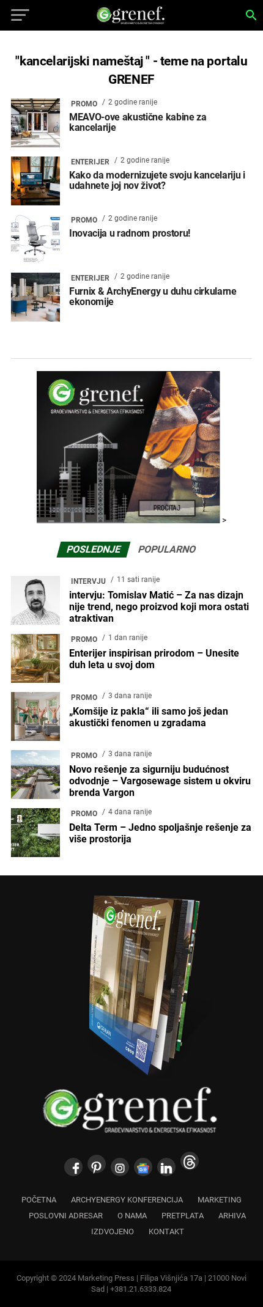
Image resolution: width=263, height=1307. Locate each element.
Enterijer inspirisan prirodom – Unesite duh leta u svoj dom (154, 659)
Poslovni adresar (66, 1215)
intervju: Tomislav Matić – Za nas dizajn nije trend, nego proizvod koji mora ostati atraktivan (159, 606)
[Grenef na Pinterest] (96, 1164)
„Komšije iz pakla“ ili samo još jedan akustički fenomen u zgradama (148, 717)
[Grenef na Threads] (189, 1161)
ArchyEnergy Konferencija (127, 1199)
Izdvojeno (112, 1231)
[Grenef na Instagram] (120, 1167)
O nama (132, 1215)
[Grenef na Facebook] (73, 1167)
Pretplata (182, 1215)
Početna (38, 1199)
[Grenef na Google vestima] (143, 1167)
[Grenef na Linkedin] (166, 1167)
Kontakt (166, 1231)
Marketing (220, 1199)
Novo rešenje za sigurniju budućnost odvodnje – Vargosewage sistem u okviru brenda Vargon (160, 781)
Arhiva (232, 1215)
